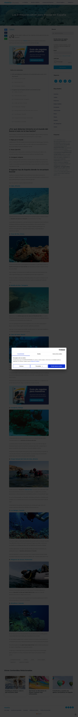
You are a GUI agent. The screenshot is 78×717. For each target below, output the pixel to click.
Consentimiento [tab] (20, 353)
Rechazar (22, 366)
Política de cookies (35, 361)
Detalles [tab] (39, 353)
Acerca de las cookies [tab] (57, 353)
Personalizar (38, 366)
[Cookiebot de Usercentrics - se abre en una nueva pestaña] (59, 350)
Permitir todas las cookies (56, 366)
